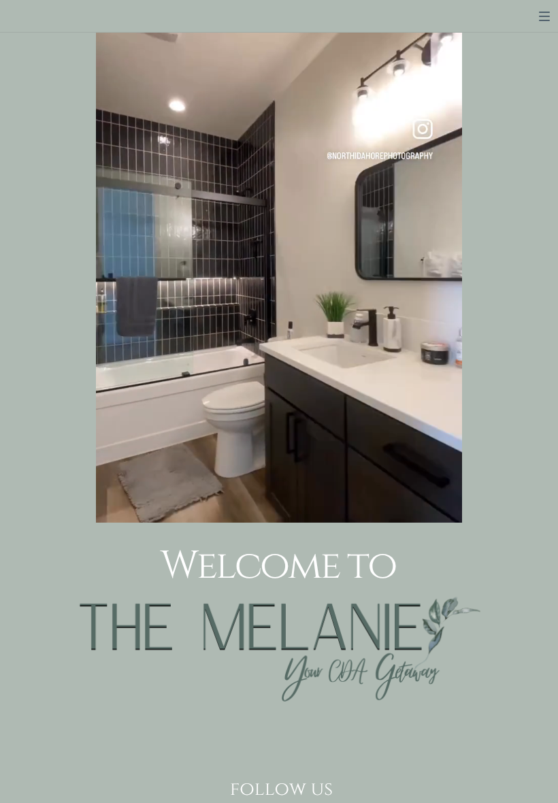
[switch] (544, 16)
